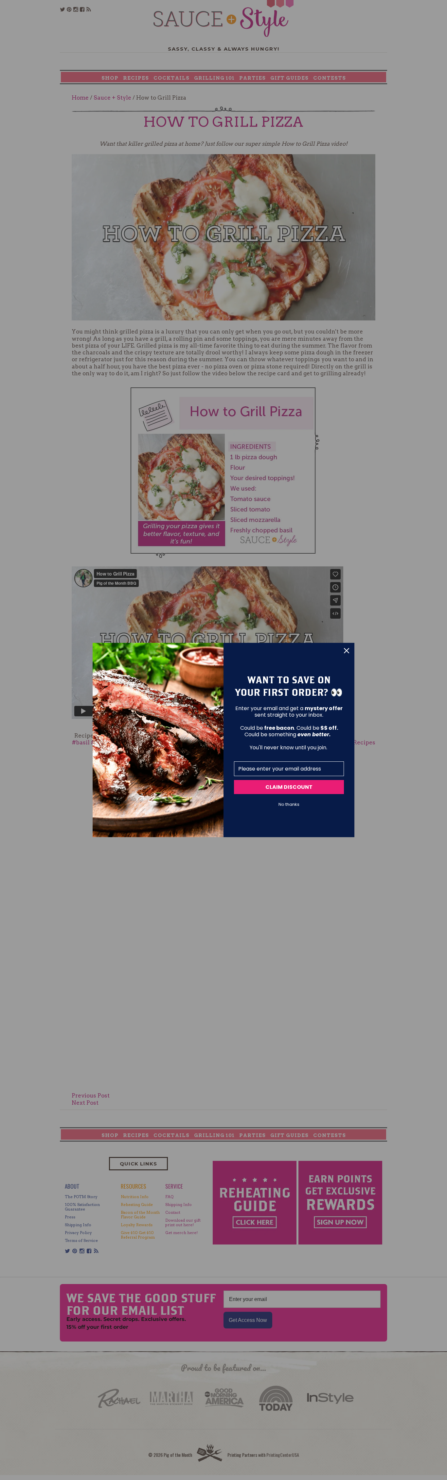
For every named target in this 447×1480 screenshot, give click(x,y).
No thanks (288, 804)
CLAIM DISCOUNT (289, 787)
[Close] (346, 651)
